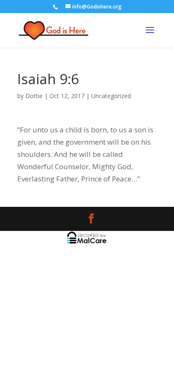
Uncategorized (111, 96)
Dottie (34, 96)
